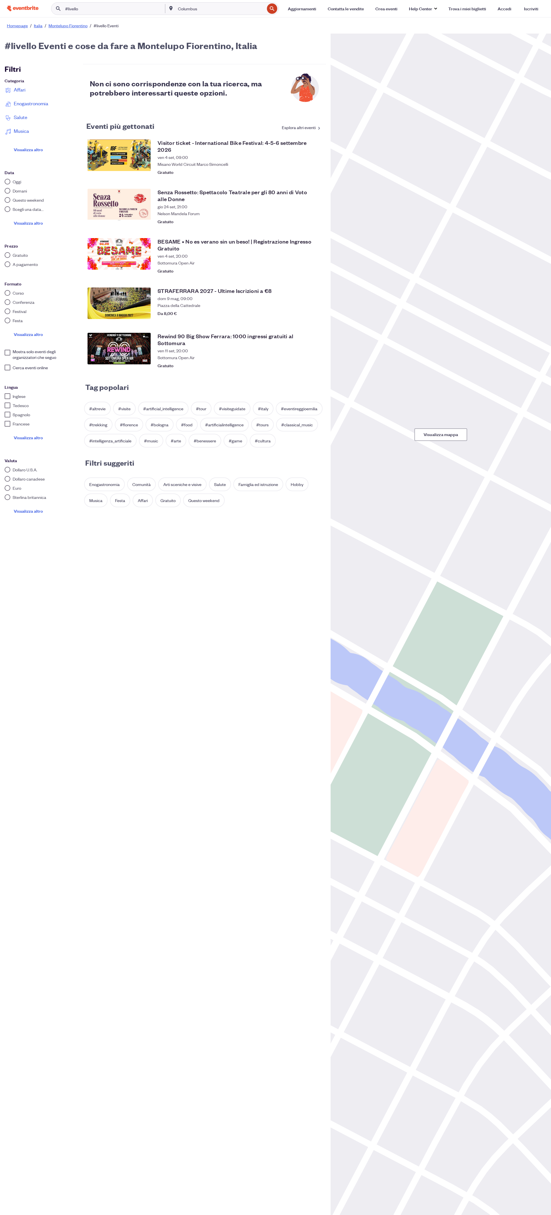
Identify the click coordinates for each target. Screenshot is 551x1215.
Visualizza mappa (441, 434)
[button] (422, 8)
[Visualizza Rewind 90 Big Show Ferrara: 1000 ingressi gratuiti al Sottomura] (119, 348)
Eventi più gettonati (120, 125)
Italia (38, 25)
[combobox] (220, 8)
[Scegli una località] (171, 8)
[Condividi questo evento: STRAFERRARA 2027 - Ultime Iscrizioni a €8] (304, 313)
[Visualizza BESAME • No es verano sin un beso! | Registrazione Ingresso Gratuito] (119, 254)
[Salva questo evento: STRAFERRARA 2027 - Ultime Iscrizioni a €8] (315, 313)
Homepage (17, 25)
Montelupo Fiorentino (68, 25)
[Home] (22, 8)
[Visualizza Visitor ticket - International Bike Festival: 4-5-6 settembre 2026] (119, 155)
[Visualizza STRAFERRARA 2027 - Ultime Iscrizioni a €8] (119, 303)
